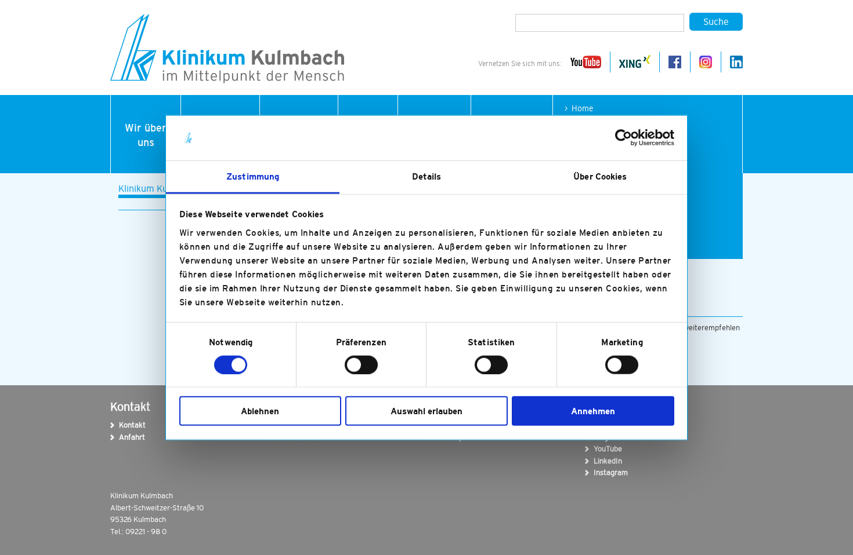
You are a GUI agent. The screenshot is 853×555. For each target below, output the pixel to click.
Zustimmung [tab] (252, 176)
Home (583, 108)
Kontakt (126, 425)
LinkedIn (601, 461)
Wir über (146, 135)
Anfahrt (126, 437)
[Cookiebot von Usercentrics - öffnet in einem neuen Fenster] (623, 138)
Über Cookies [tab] (600, 176)
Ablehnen (260, 411)
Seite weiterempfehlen (701, 327)
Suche (716, 21)
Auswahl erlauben (426, 411)
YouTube (601, 448)
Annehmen (593, 411)
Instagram (601, 472)
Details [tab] (427, 176)
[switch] (361, 364)
